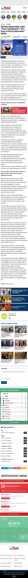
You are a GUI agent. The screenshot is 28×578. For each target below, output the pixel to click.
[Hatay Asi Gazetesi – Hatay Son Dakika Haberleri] (6, 8)
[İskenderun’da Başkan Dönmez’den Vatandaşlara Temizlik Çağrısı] (21, 355)
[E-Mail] (9, 318)
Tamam (14, 576)
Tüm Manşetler (19, 563)
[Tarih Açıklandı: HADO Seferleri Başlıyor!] (7, 342)
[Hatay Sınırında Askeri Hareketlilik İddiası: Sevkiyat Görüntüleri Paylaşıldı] (7, 329)
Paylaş (4, 57)
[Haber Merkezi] (4, 316)
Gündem (3, 12)
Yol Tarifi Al (14, 498)
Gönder (4, 382)
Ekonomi (13, 12)
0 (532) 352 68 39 (6, 498)
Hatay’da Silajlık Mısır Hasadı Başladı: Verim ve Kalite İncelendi (20, 348)
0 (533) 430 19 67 (6, 506)
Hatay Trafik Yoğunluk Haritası (20, 559)
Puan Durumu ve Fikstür (7, 563)
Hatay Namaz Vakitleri (7, 558)
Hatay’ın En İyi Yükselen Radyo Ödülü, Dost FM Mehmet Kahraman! (6, 361)
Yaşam (18, 12)
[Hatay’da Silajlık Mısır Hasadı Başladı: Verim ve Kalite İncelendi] (21, 342)
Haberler (3, 24)
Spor (8, 12)
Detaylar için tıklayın (14, 422)
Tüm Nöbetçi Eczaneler (14, 514)
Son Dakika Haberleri (6, 566)
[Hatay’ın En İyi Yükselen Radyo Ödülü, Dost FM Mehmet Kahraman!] (7, 355)
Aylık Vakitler (4, 541)
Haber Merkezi (12, 315)
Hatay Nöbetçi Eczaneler (7, 555)
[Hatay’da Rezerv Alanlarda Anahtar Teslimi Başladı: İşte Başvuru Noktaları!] (21, 329)
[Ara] (24, 7)
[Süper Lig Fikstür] (26, 427)
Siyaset (24, 12)
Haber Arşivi (18, 566)
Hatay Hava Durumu (20, 555)
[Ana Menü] (26, 7)
